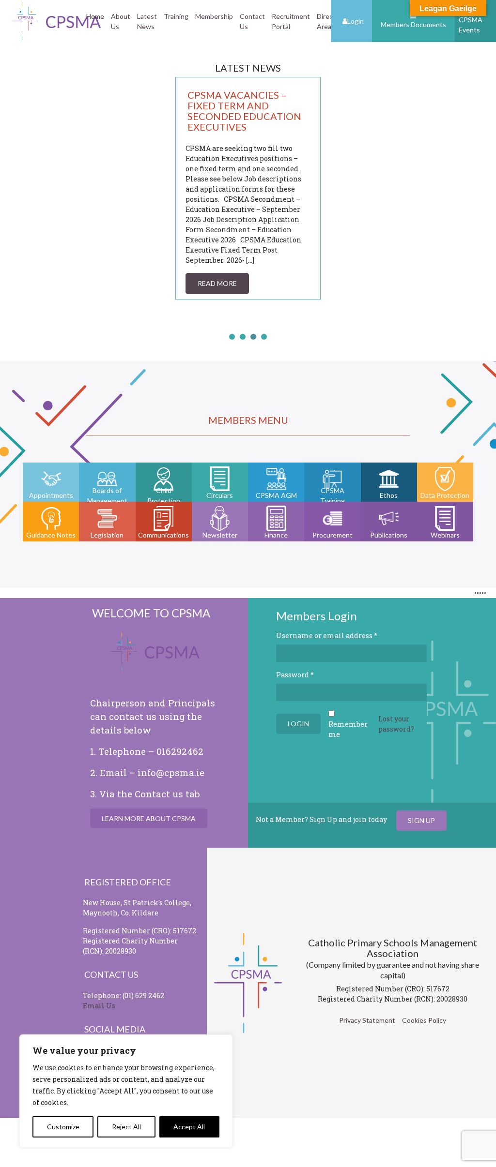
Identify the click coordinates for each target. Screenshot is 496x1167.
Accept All (189, 1126)
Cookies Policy (424, 1020)
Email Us (99, 1005)
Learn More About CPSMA (149, 818)
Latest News (147, 21)
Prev (188, 198)
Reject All (126, 1126)
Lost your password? (396, 723)
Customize (63, 1126)
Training (176, 16)
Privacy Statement (367, 1020)
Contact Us (252, 21)
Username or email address (326, 635)
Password (295, 674)
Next (308, 198)
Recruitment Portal (291, 21)
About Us (120, 21)
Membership (214, 16)
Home (95, 16)
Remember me (348, 729)
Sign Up (421, 820)
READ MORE (217, 283)
